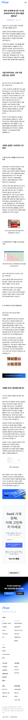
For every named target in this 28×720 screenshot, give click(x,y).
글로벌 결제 (17, 627)
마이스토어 (5, 634)
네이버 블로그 (17, 689)
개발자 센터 (5, 673)
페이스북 (16, 693)
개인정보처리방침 (13, 717)
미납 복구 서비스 (18, 630)
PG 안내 (16, 670)
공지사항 (16, 673)
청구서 (4, 630)
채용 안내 (4, 696)
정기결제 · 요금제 (6, 623)
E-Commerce (6, 654)
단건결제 (4, 627)
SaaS (3, 647)
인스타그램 (17, 700)
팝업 (3, 658)
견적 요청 (16, 634)
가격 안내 (4, 666)
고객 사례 (4, 663)
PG (3, 637)
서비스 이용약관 (5, 717)
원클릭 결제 (17, 637)
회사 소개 (4, 689)
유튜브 (16, 696)
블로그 (4, 680)
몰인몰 (16, 640)
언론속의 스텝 (5, 693)
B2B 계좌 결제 (18, 623)
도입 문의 (4, 670)
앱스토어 (4, 677)
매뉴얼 (16, 666)
